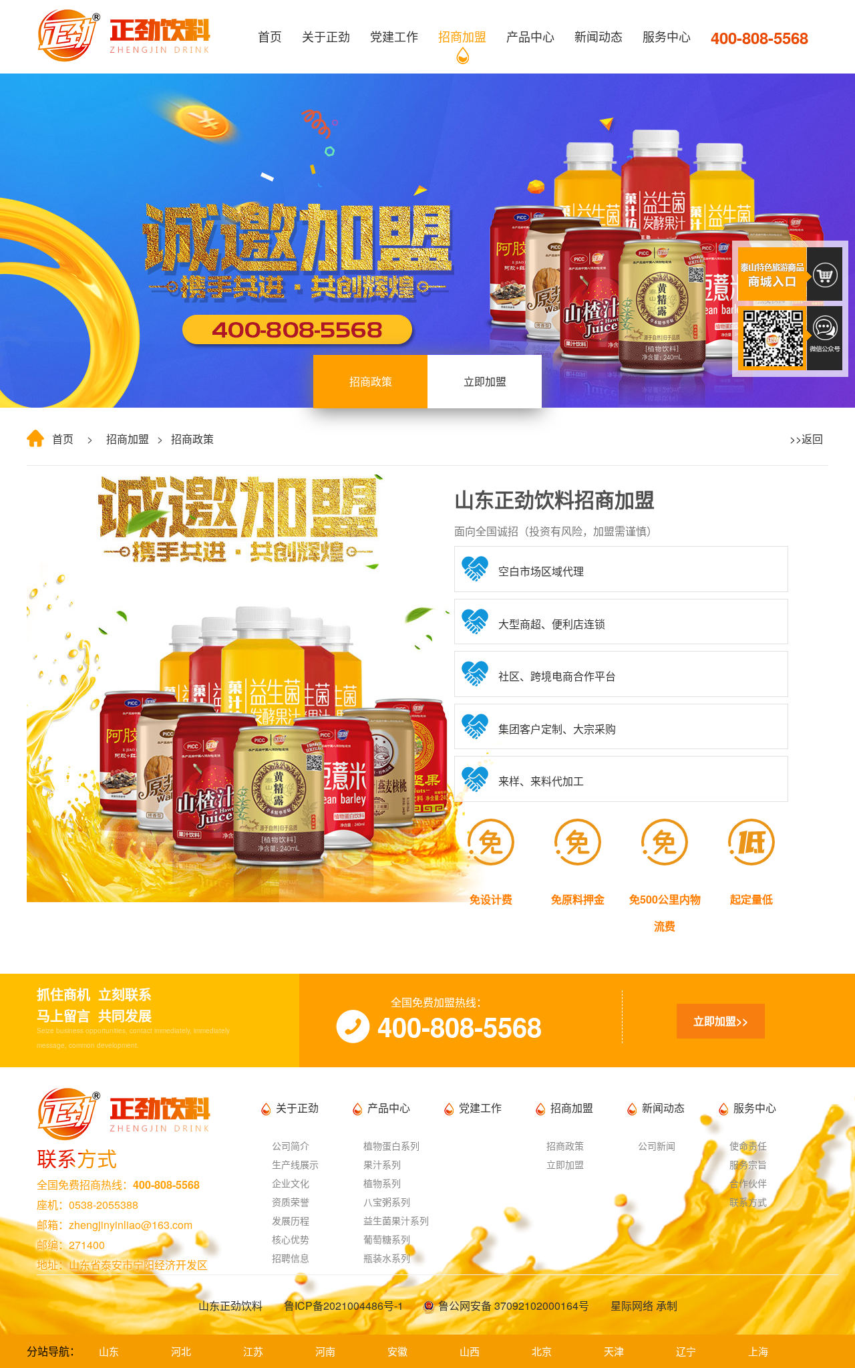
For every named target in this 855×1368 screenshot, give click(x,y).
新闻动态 (598, 36)
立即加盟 (485, 381)
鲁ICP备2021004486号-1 (343, 1305)
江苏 (253, 1351)
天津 (614, 1351)
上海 (758, 1351)
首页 (270, 36)
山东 (109, 1351)
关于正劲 (326, 36)
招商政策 (370, 381)
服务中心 (667, 36)
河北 (181, 1351)
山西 (470, 1351)
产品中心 (530, 36)
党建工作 (394, 36)
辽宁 (686, 1351)
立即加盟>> (720, 1021)
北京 (542, 1351)
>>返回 (803, 438)
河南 (325, 1351)
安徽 (397, 1351)
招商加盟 (462, 36)
